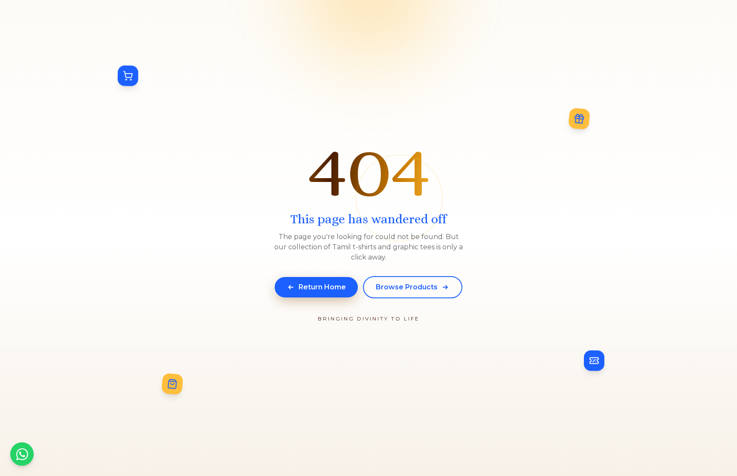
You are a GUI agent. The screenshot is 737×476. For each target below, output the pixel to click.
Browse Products (407, 287)
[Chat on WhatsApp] (22, 454)
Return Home (322, 287)
